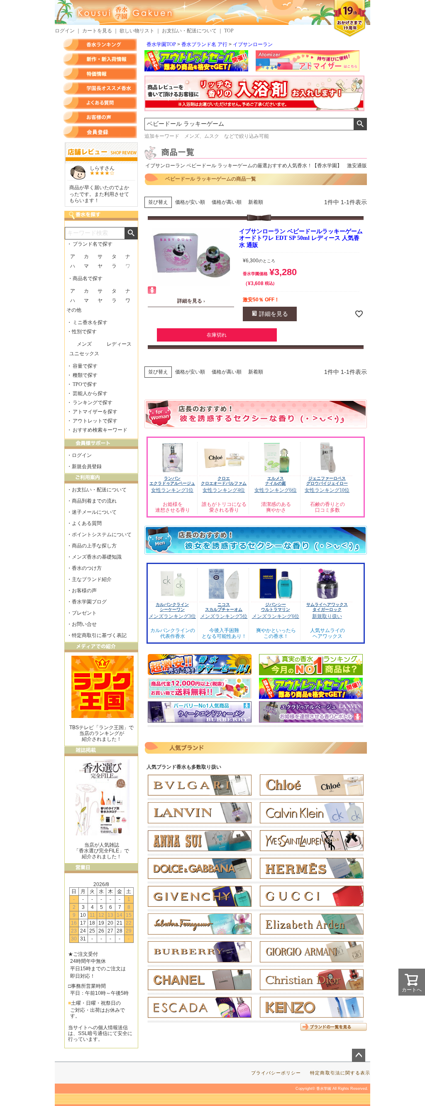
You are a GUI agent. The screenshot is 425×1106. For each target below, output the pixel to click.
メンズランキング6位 (275, 616)
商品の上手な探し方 (94, 546)
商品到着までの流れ (94, 501)
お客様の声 (100, 117)
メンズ (84, 344)
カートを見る (97, 31)
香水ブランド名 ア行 (204, 44)
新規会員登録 (87, 466)
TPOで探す (85, 384)
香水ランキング (100, 45)
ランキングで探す (92, 402)
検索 (360, 124)
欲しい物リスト (137, 31)
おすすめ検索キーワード (100, 430)
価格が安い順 (190, 202)
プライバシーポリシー (276, 1072)
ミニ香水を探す (90, 322)
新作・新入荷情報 (100, 59)
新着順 (255, 202)
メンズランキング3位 (172, 616)
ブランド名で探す (92, 244)
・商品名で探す (85, 278)
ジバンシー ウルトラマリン (275, 607)
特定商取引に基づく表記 (99, 635)
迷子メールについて (94, 512)
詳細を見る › (191, 301)
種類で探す (85, 375)
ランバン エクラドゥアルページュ (172, 481)
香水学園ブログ (89, 602)
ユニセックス (84, 353)
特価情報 (100, 74)
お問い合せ (84, 624)
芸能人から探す (90, 393)
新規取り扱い (327, 616)
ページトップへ (358, 1055)
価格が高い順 (227, 202)
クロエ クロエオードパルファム (224, 481)
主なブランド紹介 (92, 579)
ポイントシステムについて (102, 534)
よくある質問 (100, 103)
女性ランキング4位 (224, 490)
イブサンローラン (253, 44)
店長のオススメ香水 (100, 88)
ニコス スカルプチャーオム (223, 607)
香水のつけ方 (87, 568)
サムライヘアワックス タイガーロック (327, 607)
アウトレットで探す (95, 421)
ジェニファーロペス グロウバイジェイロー (327, 481)
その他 (73, 310)
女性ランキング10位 (327, 490)
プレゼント (84, 613)
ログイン (65, 31)
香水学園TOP (161, 44)
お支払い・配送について (189, 31)
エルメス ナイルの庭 (275, 481)
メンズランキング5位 (223, 616)
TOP (229, 31)
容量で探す (85, 366)
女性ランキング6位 (275, 490)
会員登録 (100, 132)
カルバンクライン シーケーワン (172, 607)
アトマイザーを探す (95, 412)
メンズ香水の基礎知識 (97, 557)
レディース (119, 344)
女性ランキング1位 (172, 490)
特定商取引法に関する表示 (340, 1072)
